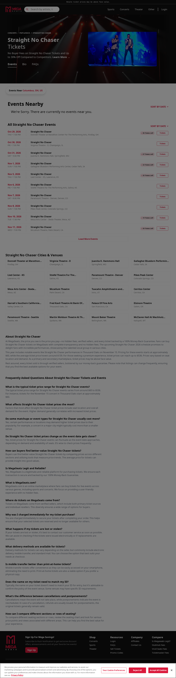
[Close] (172, 670)
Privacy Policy (17, 675)
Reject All (137, 670)
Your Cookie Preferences (114, 670)
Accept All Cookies (158, 670)
